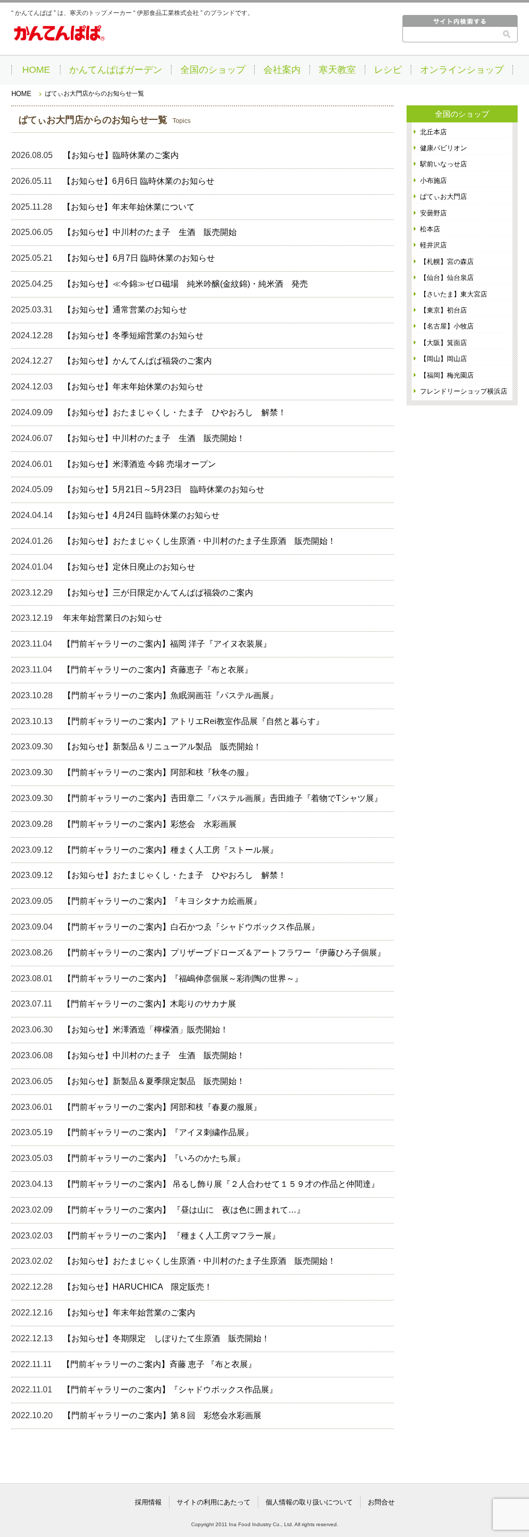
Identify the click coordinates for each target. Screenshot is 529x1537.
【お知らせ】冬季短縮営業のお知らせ (133, 335)
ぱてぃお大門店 (443, 196)
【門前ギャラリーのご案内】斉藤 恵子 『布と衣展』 (159, 1364)
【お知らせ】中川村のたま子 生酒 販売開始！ (154, 438)
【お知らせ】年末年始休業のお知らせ (133, 386)
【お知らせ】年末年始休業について (129, 206)
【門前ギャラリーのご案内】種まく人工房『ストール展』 (170, 849)
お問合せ (381, 1502)
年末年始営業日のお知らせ (112, 618)
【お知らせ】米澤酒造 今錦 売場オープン (139, 464)
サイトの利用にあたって (214, 1502)
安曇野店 (433, 213)
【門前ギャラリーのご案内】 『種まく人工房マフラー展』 (171, 1235)
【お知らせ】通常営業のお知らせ (125, 309)
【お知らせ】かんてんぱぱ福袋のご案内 (137, 360)
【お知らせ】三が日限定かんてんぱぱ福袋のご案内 (158, 592)
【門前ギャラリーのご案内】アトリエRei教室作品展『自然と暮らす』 (193, 721)
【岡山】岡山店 (443, 359)
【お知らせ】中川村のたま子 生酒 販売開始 (150, 232)
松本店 (430, 229)
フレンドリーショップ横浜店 (463, 391)
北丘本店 (433, 132)
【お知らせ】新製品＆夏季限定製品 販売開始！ (154, 1081)
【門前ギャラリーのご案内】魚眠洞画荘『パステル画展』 (170, 695)
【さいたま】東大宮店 (453, 294)
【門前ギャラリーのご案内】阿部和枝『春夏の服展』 (162, 1107)
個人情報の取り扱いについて (309, 1502)
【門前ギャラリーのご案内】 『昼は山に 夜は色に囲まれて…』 (184, 1209)
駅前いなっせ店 (443, 164)
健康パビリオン (443, 148)
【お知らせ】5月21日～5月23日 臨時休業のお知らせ (163, 489)
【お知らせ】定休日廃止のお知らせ (129, 566)
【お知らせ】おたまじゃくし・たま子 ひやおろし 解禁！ (174, 412)
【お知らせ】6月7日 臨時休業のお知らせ (139, 258)
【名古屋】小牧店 (447, 326)
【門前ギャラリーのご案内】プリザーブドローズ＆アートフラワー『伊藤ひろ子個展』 (224, 952)
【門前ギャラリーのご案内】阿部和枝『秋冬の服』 (158, 772)
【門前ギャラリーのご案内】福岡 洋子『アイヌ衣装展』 (167, 643)
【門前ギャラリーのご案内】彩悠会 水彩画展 (150, 824)
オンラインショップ (462, 69)
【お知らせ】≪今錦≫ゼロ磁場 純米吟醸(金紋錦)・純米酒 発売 (185, 283)
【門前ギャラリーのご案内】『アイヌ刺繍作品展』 (158, 1132)
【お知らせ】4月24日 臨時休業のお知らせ (141, 515)
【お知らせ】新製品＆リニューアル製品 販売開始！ (162, 746)
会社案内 (282, 69)
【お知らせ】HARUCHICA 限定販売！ (137, 1286)
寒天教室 (337, 69)
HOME (36, 69)
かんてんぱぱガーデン (115, 69)
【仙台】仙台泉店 (447, 277)
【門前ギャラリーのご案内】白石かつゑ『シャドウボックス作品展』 (191, 926)
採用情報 (148, 1502)
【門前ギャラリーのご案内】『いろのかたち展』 (154, 1158)
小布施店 (433, 180)
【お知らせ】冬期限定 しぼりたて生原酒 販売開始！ (166, 1338)
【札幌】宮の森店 (447, 261)
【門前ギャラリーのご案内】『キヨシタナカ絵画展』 (162, 901)
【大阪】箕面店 (443, 343)
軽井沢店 (433, 245)
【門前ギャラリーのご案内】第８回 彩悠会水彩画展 (162, 1415)
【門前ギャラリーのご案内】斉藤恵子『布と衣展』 (158, 669)
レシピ (388, 69)
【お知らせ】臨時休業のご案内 (121, 155)
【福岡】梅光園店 (447, 375)
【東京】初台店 (443, 310)
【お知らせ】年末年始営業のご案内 (129, 1312)
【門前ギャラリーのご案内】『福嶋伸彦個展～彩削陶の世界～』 (187, 978)
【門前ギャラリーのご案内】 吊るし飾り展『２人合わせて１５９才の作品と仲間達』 (221, 1184)
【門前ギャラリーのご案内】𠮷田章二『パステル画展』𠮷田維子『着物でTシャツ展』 (222, 798)
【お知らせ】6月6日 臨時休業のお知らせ (138, 181)
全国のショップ (212, 69)
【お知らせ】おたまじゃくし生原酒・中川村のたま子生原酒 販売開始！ (199, 541)
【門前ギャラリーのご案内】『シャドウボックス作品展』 (170, 1389)
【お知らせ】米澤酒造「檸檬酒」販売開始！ (145, 1029)
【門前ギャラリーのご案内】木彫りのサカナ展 (149, 1003)
